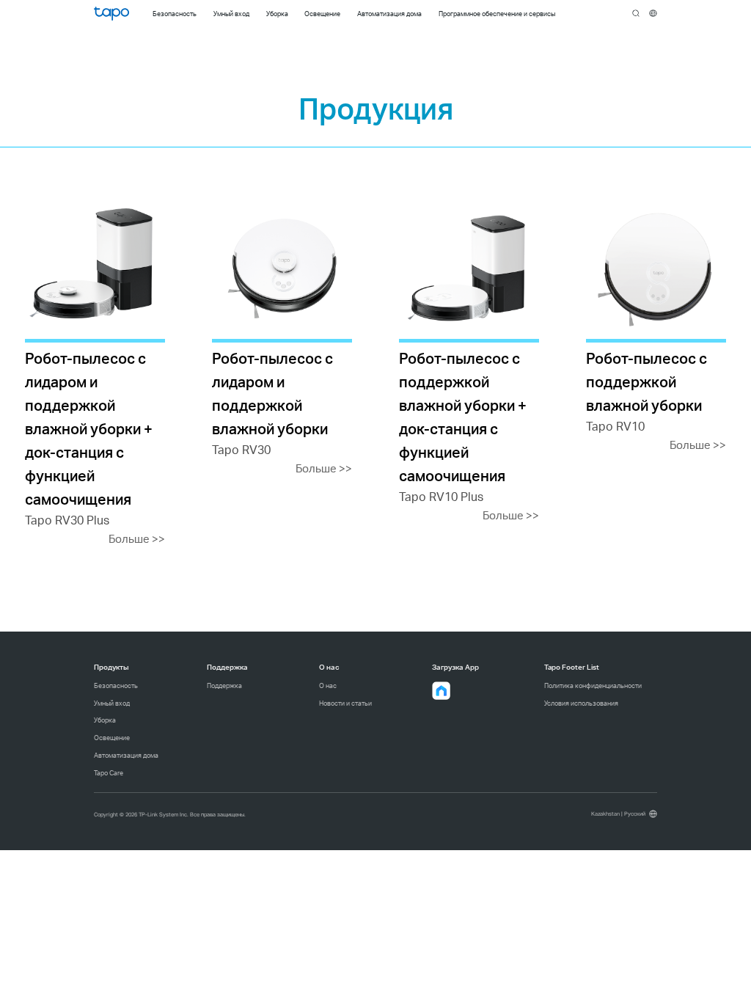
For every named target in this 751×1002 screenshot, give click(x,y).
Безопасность (116, 685)
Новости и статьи (345, 703)
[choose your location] (653, 14)
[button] (441, 691)
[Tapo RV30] (282, 339)
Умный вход (112, 703)
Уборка (105, 720)
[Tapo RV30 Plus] (95, 374)
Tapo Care (108, 773)
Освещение (112, 738)
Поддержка (224, 685)
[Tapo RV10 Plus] (469, 363)
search (636, 14)
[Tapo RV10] (656, 327)
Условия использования (581, 703)
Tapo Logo (111, 14)
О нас (328, 685)
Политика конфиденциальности (593, 685)
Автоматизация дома (126, 755)
